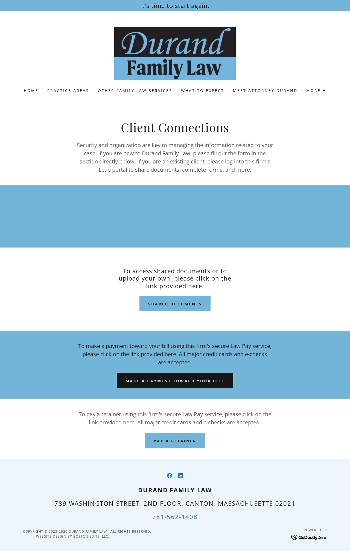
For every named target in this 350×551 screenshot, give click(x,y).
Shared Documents (175, 303)
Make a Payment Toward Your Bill (175, 380)
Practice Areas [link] (68, 90)
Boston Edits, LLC (90, 536)
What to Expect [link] (202, 90)
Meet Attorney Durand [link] (265, 90)
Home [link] (31, 90)
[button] (316, 91)
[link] (175, 53)
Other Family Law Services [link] (135, 90)
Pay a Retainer (175, 440)
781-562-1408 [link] (175, 517)
